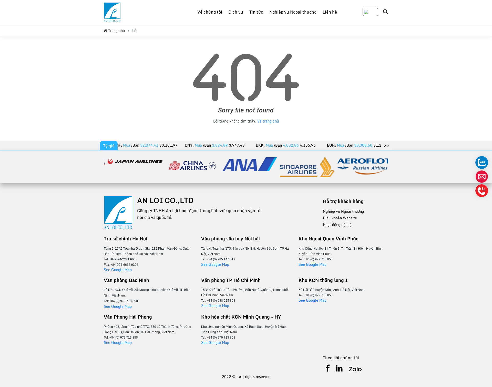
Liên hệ (330, 12)
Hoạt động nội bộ (337, 225)
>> (386, 145)
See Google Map (118, 270)
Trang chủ (116, 31)
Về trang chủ (268, 121)
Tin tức (256, 12)
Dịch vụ (235, 12)
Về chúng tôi (209, 12)
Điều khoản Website (340, 218)
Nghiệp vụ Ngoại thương (292, 12)
